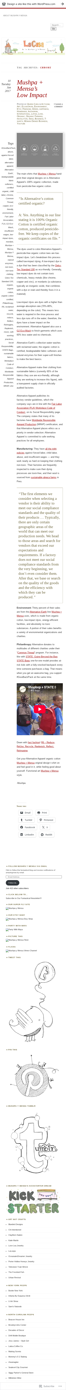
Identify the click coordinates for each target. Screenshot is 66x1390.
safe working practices (9, 335)
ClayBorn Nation (15, 1235)
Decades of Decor (16, 1330)
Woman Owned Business (35, 121)
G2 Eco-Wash (24, 330)
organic (10, 285)
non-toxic (9, 267)
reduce (10, 318)
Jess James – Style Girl (18, 1341)
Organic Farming (34, 116)
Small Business (36, 119)
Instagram (33, 111)
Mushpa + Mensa (47, 173)
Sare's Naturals (15, 1306)
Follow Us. (12, 883)
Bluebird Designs (15, 1224)
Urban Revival (14, 1277)
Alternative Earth (38, 612)
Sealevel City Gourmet (18, 1367)
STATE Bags (7, 350)
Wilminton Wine (14, 1378)
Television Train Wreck (18, 1267)
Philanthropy (8, 303)
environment (7, 213)
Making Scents (14, 1351)
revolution (22, 119)
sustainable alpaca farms (43, 477)
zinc (12, 386)
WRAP (6, 386)
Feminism (27, 109)
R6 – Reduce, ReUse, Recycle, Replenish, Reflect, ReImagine (36, 746)
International (23, 114)
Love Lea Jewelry (16, 1246)
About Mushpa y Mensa (15, 15)
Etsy (19, 109)
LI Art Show (13, 1301)
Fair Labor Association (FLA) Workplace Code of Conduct (39, 408)
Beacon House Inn (16, 1320)
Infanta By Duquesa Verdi (19, 1296)
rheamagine (13, 1362)
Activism (45, 104)
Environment (40, 106)
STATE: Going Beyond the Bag (41, 656)
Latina (34, 114)
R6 (3, 307)
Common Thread (25, 652)
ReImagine (8, 325)
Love (40, 114)
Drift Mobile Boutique (17, 1336)
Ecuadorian (27, 106)
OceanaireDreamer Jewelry (20, 1256)
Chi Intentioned (14, 1230)
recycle (10, 314)
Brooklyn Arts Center (17, 1325)
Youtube (21, 123)
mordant (9, 242)
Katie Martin (13, 1240)
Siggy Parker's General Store (20, 1373)
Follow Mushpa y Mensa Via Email (27, 866)
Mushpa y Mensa (49, 771)
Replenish (9, 328)
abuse (10, 152)
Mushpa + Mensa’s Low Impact (32, 89)
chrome (10, 195)
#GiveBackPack (8, 148)
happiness (44, 109)
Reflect (10, 321)
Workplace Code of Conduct (9, 364)
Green (35, 109)
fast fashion (34, 742)
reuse (6, 332)
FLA (3, 224)
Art (19, 106)
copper (6, 206)
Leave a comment (58, 105)
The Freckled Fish (16, 1272)
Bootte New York (15, 1291)
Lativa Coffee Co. (15, 1346)
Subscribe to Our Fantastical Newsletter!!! (24, 898)
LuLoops (12, 1251)
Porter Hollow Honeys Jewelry (21, 1261)
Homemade (22, 111)
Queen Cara (33, 104)
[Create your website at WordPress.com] (33, 4)
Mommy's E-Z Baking (17, 1357)
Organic (21, 116)
